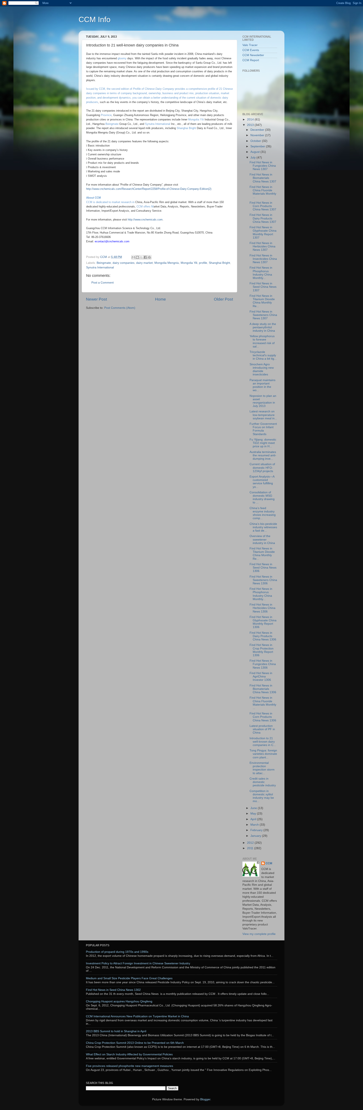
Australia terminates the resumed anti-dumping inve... (263, 455)
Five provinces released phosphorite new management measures (129, 1066)
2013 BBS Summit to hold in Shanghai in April (116, 1031)
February (256, 830)
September (258, 146)
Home (160, 299)
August (255, 151)
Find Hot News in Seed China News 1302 (113, 989)
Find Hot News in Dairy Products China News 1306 (263, 636)
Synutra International (157, 123)
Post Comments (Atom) (119, 307)
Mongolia (193, 119)
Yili (202, 119)
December (257, 129)
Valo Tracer (250, 45)
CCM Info (94, 19)
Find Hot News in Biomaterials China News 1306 (263, 689)
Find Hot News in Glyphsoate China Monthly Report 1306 (263, 622)
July (253, 157)
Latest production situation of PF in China (262, 729)
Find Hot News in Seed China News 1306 (263, 568)
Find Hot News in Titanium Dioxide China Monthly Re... (262, 301)
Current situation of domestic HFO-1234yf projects (262, 468)
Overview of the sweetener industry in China (262, 539)
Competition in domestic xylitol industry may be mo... (262, 796)
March (255, 824)
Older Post (223, 299)
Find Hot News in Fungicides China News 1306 (263, 664)
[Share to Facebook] (145, 257)
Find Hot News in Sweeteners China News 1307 (263, 315)
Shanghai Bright (186, 128)
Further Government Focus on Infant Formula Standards (263, 429)
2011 (250, 848)
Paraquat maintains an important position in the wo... (262, 385)
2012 (251, 842)
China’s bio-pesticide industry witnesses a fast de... (263, 527)
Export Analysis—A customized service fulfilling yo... (262, 481)
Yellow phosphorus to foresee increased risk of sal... (262, 341)
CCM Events (250, 50)
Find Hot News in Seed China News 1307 (263, 287)
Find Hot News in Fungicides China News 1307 (263, 166)
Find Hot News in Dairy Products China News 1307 (263, 218)
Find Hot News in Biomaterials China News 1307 (263, 178)
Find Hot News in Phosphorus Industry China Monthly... (261, 273)
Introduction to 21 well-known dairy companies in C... (263, 742)
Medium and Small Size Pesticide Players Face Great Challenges (129, 978)
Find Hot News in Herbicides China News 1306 (262, 608)
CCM (269, 863)
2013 (251, 125)
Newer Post (96, 299)
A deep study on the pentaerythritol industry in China (263, 327)
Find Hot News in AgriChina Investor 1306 (261, 676)
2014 (251, 119)
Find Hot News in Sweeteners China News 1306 (263, 580)
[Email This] (133, 257)
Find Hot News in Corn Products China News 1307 (263, 206)
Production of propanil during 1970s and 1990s (117, 951)
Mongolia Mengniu (166, 262)
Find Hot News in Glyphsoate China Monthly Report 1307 (263, 232)
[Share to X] (141, 257)
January (256, 835)
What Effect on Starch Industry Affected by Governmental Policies (129, 1054)
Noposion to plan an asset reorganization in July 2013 (263, 401)
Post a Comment (102, 282)
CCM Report (250, 60)
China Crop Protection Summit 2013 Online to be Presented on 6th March (135, 1042)
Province (106, 115)
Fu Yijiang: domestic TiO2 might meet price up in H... (263, 443)
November (257, 135)
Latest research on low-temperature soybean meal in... (263, 415)
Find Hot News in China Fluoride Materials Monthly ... (263, 192)
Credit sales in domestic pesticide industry (263, 782)
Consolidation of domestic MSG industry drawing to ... (262, 497)
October (256, 141)
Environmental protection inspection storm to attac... (262, 768)
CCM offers (143, 206)
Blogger (205, 1099)
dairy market (144, 262)
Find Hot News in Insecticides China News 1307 (263, 259)
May (253, 813)
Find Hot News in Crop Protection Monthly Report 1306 (262, 650)
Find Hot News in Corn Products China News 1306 (263, 717)
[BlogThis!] (137, 257)
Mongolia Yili (189, 262)
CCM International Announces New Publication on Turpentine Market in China (137, 1016)
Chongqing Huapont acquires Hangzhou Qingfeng (119, 1001)
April (253, 819)
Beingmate (111, 123)
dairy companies (123, 262)
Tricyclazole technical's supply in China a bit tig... (263, 355)
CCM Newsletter (253, 55)
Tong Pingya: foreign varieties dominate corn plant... (263, 754)
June (254, 808)
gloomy (122, 58)
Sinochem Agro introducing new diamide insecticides (262, 369)
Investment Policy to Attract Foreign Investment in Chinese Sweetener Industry (138, 963)
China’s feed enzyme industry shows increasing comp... (263, 513)
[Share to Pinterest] (149, 257)
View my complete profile (259, 934)
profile (203, 262)
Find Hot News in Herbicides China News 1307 (262, 246)
